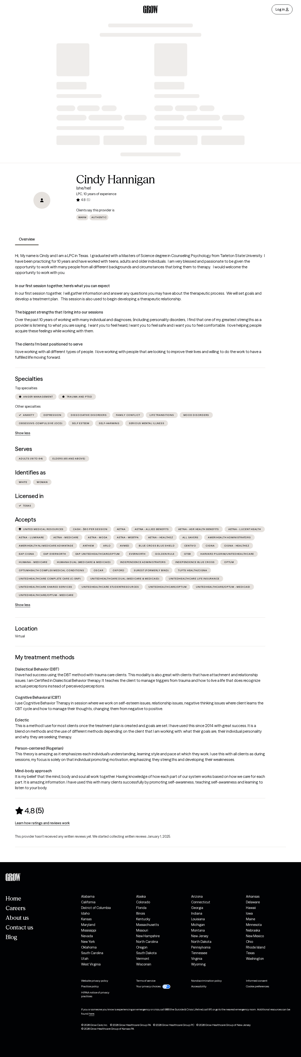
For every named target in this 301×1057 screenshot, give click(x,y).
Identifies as (30, 472)
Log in (280, 9)
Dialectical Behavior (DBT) (37, 669)
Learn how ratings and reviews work (42, 823)
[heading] (29, 810)
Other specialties (27, 406)
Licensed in (29, 496)
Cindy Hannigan (115, 179)
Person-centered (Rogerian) (39, 748)
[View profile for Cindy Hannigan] (42, 200)
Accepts (25, 519)
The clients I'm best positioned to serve (49, 344)
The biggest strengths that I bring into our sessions (59, 312)
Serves (23, 449)
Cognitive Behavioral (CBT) (38, 697)
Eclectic (22, 720)
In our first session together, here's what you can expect (62, 285)
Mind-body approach (33, 770)
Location (26, 628)
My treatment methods (44, 657)
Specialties (29, 378)
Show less (22, 433)
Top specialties (26, 388)
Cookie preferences (257, 986)
